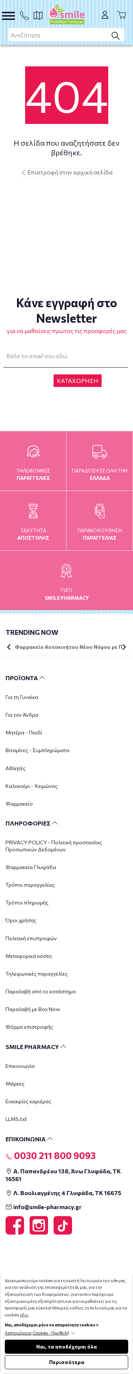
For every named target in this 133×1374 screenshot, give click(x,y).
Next (124, 647)
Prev (9, 647)
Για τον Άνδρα (22, 715)
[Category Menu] (8, 16)
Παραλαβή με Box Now (33, 1009)
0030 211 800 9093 (54, 1155)
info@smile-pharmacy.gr (47, 1206)
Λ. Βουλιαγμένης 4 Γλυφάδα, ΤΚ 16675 (66, 1192)
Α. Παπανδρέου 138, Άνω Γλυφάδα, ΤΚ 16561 (63, 1174)
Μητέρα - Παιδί (24, 732)
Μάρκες (15, 1083)
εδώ (24, 1314)
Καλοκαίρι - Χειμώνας (32, 786)
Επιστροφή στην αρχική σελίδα (69, 172)
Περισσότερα (66, 1362)
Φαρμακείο (19, 803)
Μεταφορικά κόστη (29, 956)
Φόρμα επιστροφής (29, 1027)
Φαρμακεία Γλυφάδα (31, 867)
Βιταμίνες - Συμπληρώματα (37, 750)
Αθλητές (15, 768)
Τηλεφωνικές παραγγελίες (37, 973)
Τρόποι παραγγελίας (30, 885)
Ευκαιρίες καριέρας (28, 1101)
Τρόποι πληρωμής (27, 902)
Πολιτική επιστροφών (31, 938)
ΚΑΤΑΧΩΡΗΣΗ (77, 380)
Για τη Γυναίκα (22, 697)
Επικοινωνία (20, 1066)
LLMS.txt (16, 1119)
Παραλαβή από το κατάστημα (41, 991)
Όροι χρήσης (21, 920)
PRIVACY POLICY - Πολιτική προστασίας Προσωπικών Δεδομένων (54, 845)
